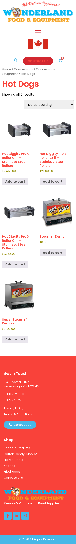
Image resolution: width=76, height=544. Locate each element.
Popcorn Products (17, 448)
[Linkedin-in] (16, 516)
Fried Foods (12, 472)
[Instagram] (25, 516)
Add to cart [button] (15, 181)
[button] (16, 60)
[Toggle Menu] (38, 30)
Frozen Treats (13, 460)
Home (6, 69)
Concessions (23, 69)
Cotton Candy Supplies (20, 454)
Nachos (9, 466)
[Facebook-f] (8, 516)
